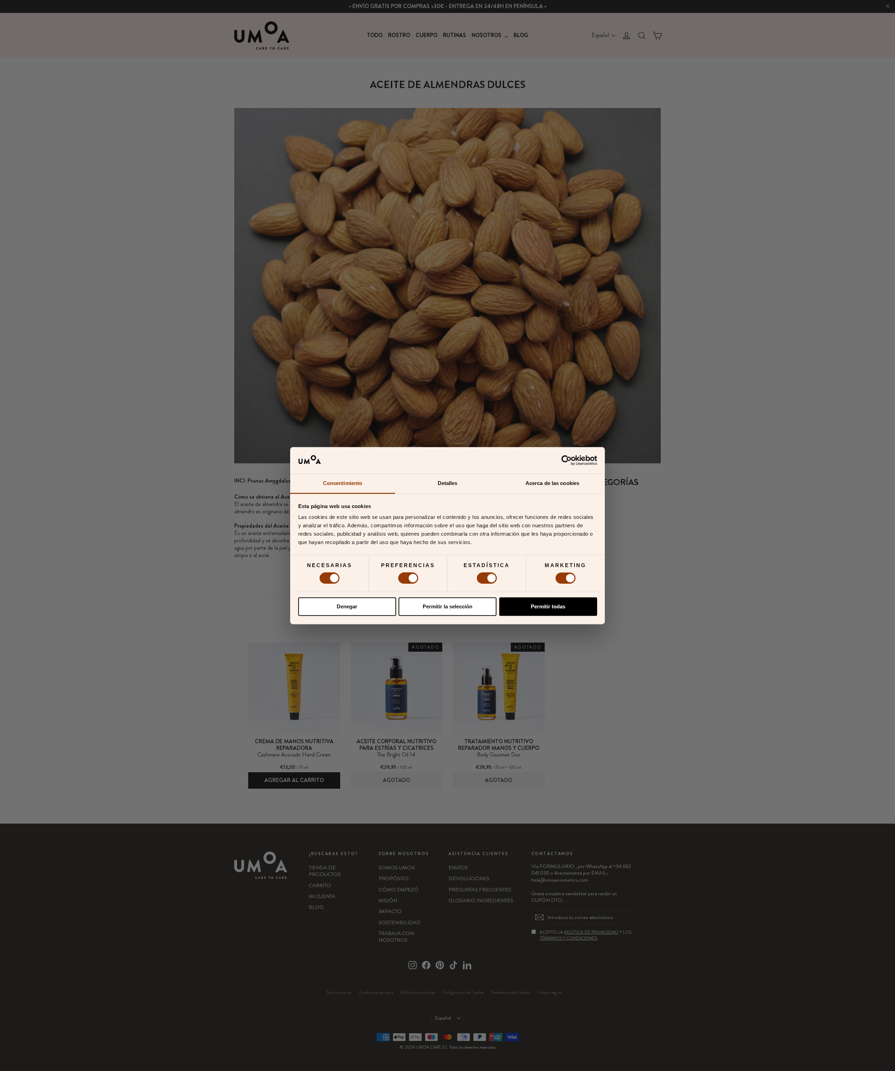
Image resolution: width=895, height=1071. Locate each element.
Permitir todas (548, 606)
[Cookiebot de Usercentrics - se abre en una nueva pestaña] (566, 460)
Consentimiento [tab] (342, 483)
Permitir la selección (447, 606)
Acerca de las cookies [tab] (552, 483)
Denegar (347, 606)
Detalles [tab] (448, 483)
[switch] (408, 578)
